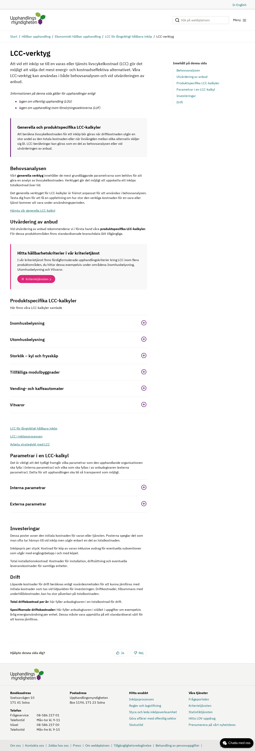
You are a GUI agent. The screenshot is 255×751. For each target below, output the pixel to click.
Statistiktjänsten (201, 712)
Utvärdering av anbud (192, 77)
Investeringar (186, 96)
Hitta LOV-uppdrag (202, 718)
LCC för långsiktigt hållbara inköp (128, 36)
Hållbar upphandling (36, 36)
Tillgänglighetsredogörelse (132, 745)
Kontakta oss (34, 745)
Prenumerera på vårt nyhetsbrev (212, 725)
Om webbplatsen (97, 745)
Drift (180, 102)
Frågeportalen (199, 699)
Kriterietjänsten (37, 279)
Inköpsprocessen (141, 699)
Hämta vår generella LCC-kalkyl (32, 210)
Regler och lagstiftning (145, 706)
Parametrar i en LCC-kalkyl (196, 89)
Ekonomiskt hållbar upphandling (78, 36)
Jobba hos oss (58, 745)
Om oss (15, 745)
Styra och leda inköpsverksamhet (153, 712)
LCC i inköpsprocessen (26, 436)
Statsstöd (136, 725)
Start (13, 36)
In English (239, 5)
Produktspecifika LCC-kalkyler (198, 83)
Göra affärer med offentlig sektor (152, 718)
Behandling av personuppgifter (177, 745)
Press (77, 745)
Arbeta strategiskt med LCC (30, 444)
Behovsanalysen (188, 70)
